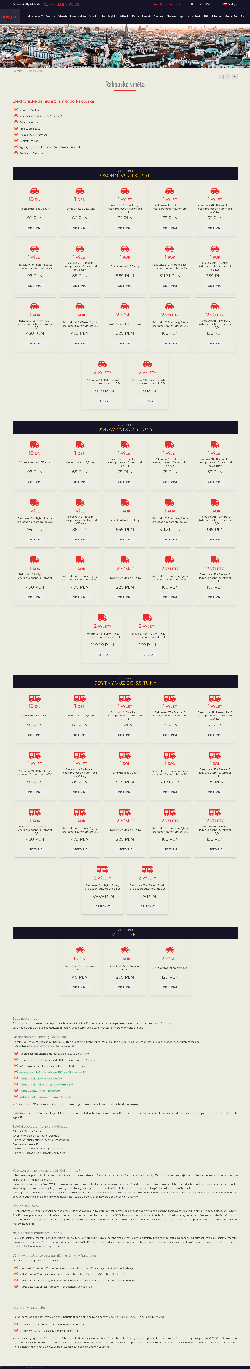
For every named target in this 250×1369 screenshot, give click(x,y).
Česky (231, 4)
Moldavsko (124, 16)
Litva (102, 16)
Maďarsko (197, 16)
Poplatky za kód (28, 141)
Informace (217, 16)
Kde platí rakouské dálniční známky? (40, 116)
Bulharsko (63, 16)
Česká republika (78, 16)
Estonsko (93, 16)
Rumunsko (146, 16)
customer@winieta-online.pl (165, 4)
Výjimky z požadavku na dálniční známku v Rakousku (50, 147)
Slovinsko (171, 16)
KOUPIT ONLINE (204, 4)
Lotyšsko (112, 16)
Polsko (135, 16)
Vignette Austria (29, 110)
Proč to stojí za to (29, 128)
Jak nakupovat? (35, 16)
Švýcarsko (184, 16)
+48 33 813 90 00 (63, 4)
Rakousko (50, 16)
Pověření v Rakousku (32, 153)
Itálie (207, 16)
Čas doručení (231, 16)
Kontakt (245, 16)
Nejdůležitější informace (33, 134)
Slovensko (159, 16)
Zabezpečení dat (29, 122)
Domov (17, 71)
